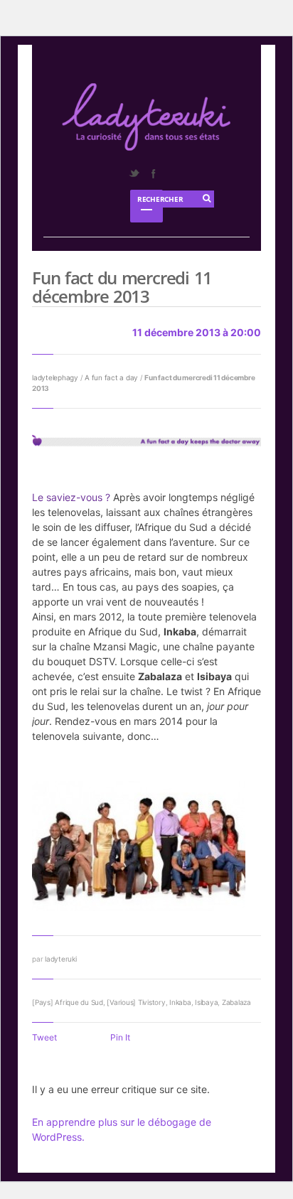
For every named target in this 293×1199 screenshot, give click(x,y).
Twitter (134, 173)
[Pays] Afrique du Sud (67, 1002)
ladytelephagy (55, 377)
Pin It (120, 1037)
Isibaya (206, 1002)
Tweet (44, 1037)
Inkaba (180, 1002)
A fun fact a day (111, 377)
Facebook (153, 173)
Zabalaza (236, 1002)
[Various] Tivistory (136, 1002)
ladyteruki (61, 959)
